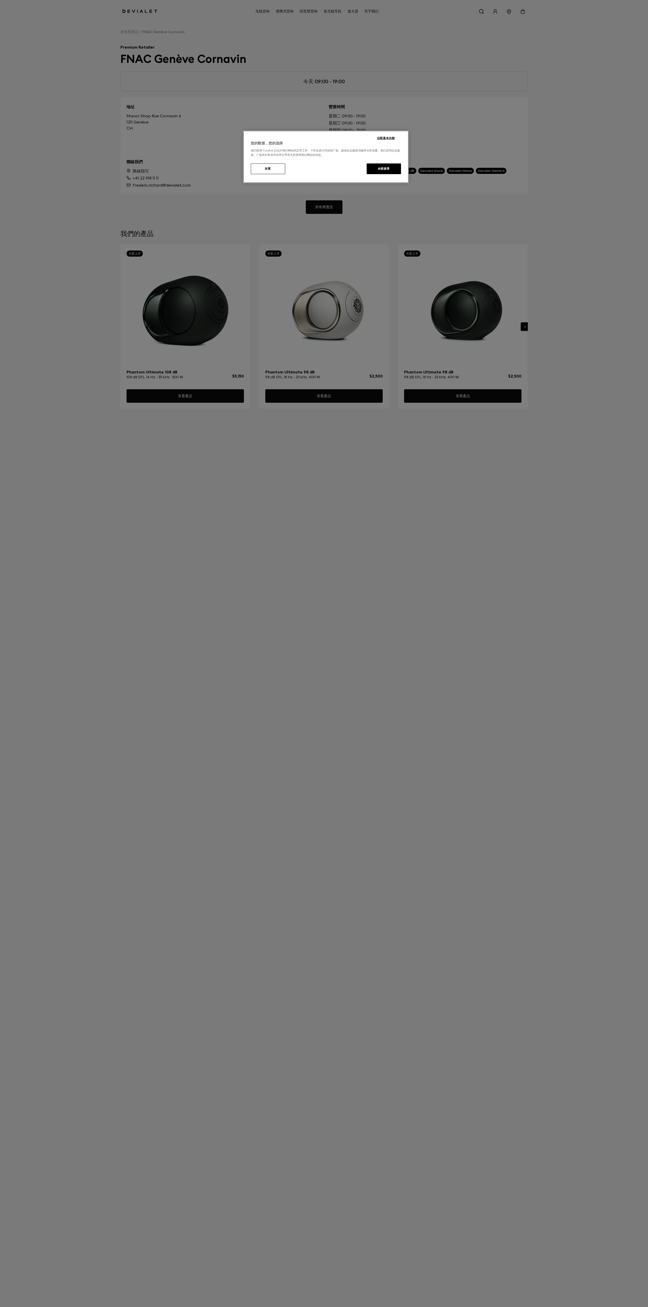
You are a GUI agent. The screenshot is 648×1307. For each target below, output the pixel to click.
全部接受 (384, 168)
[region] (326, 157)
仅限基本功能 (386, 138)
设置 (268, 168)
